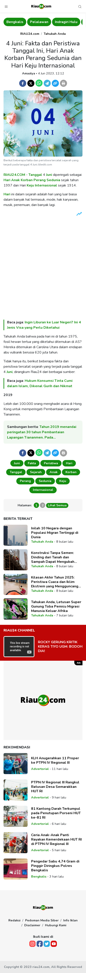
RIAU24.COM (14, 174)
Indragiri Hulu (66, 21)
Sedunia (53, 180)
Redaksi (14, 920)
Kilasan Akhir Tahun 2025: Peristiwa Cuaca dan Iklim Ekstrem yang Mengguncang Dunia (54, 581)
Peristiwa (51, 463)
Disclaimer (32, 925)
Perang (40, 180)
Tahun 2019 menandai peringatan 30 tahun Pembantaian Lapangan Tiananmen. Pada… (41, 432)
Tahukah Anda (55, 33)
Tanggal (35, 174)
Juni (49, 174)
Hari (7, 180)
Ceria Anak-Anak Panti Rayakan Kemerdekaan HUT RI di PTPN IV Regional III (56, 839)
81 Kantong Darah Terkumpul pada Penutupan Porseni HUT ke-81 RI (56, 813)
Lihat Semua (57, 505)
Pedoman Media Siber (42, 920)
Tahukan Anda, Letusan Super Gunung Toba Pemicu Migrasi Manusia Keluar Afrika (56, 606)
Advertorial (40, 769)
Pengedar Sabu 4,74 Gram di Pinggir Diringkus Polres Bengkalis (55, 865)
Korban (27, 180)
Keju (30, 185)
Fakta (32, 463)
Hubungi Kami (55, 925)
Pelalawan (39, 21)
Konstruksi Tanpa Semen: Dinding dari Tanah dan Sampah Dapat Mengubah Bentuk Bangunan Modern (52, 557)
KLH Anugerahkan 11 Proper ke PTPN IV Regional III (55, 760)
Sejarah (36, 472)
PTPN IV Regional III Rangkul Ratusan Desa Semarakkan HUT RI (55, 786)
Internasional (46, 185)
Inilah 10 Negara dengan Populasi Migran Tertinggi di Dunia (54, 532)
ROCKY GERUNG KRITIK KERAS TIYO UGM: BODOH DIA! (60, 646)
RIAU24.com (29, 33)
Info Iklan (70, 920)
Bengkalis (14, 21)
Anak (15, 180)
